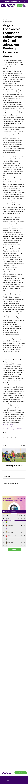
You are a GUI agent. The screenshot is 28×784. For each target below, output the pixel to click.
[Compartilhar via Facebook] (4, 437)
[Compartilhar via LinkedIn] (11, 437)
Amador (5, 432)
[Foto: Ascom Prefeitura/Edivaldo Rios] (14, 455)
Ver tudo (23, 445)
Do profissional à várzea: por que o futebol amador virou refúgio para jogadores (13, 466)
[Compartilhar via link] (15, 437)
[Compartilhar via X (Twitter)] (7, 437)
